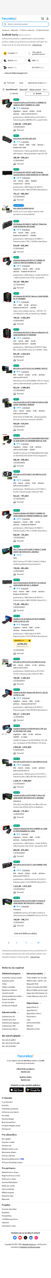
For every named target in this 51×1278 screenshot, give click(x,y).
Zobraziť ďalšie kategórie (15, 73)
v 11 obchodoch (19, 196)
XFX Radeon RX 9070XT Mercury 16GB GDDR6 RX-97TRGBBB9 (30, 297)
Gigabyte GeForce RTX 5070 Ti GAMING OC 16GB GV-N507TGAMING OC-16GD (29, 103)
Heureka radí (6, 1145)
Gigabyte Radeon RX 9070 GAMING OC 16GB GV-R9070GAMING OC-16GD (30, 829)
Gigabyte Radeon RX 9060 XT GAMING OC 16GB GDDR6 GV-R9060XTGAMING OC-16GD (30, 514)
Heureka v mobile (8, 1142)
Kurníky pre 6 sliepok (9, 1006)
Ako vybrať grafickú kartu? (23, 208)
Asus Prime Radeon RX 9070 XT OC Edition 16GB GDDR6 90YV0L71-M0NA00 (29, 584)
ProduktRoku (7, 1216)
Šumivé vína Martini (9, 999)
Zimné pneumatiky (33, 1023)
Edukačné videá (7, 1196)
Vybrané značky (9, 1012)
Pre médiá (5, 1115)
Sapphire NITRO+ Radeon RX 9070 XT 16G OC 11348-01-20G (30, 693)
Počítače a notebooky (27, 30)
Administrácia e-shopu (10, 1172)
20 (38, 942)
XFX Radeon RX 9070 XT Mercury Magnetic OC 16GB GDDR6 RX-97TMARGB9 (30, 333)
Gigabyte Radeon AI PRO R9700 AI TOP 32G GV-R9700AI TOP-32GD (30, 729)
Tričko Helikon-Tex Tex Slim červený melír (38, 978)
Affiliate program (8, 1192)
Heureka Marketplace (10, 1182)
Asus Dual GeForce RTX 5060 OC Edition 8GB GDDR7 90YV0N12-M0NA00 (30, 403)
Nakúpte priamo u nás (10, 1149)
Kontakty (5, 1105)
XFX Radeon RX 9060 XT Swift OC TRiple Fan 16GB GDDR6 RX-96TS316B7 (30, 225)
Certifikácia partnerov (10, 1219)
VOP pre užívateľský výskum (12, 1162)
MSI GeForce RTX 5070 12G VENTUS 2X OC (29, 662)
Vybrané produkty (35, 973)
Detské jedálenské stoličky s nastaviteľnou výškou (13, 996)
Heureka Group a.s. (29, 1244)
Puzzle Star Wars (8, 1002)
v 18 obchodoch (19, 607)
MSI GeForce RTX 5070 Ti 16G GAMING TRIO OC (25, 877)
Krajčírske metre (8, 981)
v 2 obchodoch (18, 749)
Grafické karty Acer (9, 1020)
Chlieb (4, 984)
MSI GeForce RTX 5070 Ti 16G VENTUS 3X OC (30, 762)
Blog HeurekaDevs (9, 1122)
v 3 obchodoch (18, 160)
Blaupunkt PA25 (32, 984)
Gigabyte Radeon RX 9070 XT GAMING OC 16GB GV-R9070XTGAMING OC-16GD (29, 261)
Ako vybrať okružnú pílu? (11, 1043)
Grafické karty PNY (9, 1026)
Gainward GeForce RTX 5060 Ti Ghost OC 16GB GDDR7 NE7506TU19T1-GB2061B (29, 796)
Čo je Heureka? (7, 1102)
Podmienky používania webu (29, 1247)
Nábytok (30, 1026)
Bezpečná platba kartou (10, 1159)
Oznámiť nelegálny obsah (11, 1125)
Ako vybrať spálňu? (9, 1040)
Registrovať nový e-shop (11, 1175)
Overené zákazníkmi (9, 1209)
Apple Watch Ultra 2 (34, 1013)
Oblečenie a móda (33, 1029)
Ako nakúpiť (6, 1139)
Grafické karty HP (8, 1017)
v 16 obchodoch (19, 462)
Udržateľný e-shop (9, 1226)
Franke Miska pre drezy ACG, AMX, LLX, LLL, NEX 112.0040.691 (38, 996)
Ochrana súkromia (8, 1155)
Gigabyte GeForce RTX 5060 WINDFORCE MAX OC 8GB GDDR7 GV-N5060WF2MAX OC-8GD (31, 439)
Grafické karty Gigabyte (10, 1023)
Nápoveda (5, 1199)
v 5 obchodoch (18, 248)
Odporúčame (32, 1003)
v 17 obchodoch (19, 284)
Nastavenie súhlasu (9, 1152)
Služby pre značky (8, 1186)
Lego (28, 1020)
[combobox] (25, 24)
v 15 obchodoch (19, 680)
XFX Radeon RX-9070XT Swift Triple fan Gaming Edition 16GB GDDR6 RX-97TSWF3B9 (30, 173)
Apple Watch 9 (32, 1010)
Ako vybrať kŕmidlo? (9, 1046)
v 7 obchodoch (18, 716)
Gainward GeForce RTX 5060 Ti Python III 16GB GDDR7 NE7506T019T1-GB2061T (29, 902)
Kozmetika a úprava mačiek (12, 978)
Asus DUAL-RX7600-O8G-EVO (24, 138)
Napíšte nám (25, 1071)
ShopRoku (5, 1212)
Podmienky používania (10, 1109)
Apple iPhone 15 (32, 1007)
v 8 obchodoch (18, 356)
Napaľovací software (9, 990)
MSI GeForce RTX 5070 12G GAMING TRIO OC (30, 368)
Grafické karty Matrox (10, 1029)
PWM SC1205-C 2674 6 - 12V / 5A (38, 981)
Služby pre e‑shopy (9, 1179)
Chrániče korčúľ (8, 993)
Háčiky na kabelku (8, 987)
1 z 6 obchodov (18, 650)
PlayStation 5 (31, 1017)
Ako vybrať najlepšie (11, 1035)
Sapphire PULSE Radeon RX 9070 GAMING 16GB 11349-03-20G (29, 620)
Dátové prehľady (8, 1189)
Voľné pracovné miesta (10, 1112)
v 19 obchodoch (19, 126)
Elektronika (14, 30)
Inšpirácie (5, 1222)
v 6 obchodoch (18, 320)
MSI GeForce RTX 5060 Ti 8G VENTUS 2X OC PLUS (29, 475)
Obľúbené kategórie (11, 973)
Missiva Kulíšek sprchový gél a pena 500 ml (38, 990)
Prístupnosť (6, 1129)
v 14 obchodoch (19, 426)
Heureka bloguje (8, 1119)
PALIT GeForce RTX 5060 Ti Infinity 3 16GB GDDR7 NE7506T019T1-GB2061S (29, 550)
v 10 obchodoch (19, 537)
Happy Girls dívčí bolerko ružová (38, 993)
